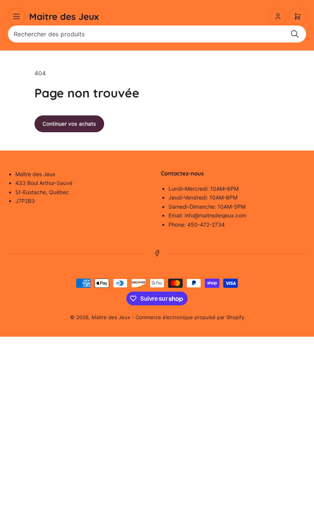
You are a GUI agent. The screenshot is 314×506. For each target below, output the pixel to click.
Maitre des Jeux (111, 317)
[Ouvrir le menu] (16, 16)
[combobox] (157, 34)
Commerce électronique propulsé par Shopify (190, 317)
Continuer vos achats (69, 123)
